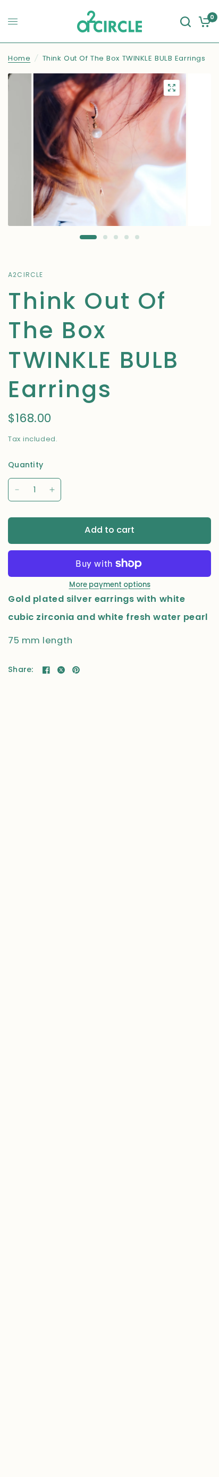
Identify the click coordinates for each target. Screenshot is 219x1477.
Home (19, 58)
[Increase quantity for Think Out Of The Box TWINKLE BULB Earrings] (52, 490)
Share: (20, 669)
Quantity (25, 464)
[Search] (185, 21)
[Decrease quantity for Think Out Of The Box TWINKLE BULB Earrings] (17, 490)
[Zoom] (171, 88)
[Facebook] (46, 670)
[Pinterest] (76, 670)
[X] (61, 670)
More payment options (109, 584)
